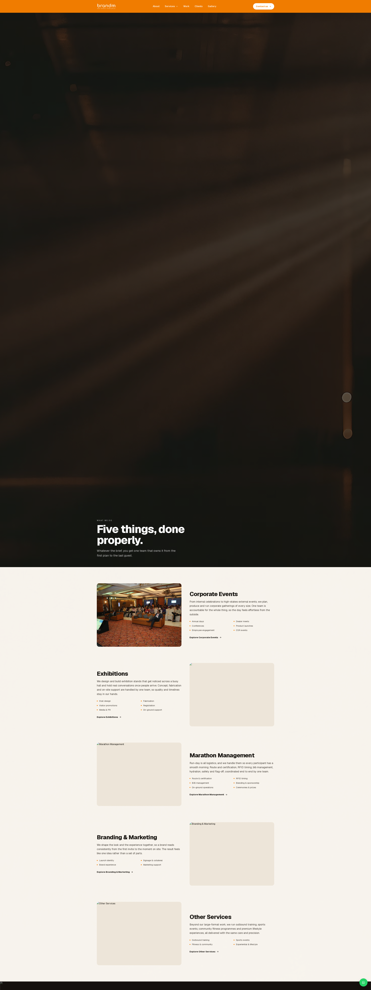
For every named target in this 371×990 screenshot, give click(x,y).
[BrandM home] (106, 6)
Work (186, 6)
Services (170, 6)
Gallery (212, 6)
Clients (199, 6)
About (156, 6)
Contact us (262, 6)
